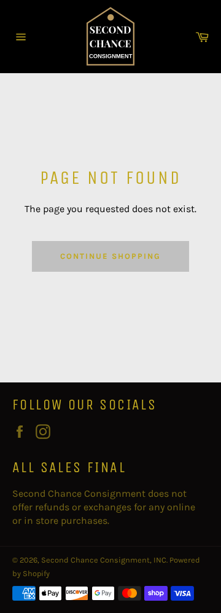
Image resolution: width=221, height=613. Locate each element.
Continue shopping (110, 256)
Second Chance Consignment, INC (103, 559)
